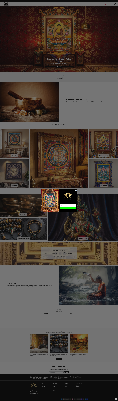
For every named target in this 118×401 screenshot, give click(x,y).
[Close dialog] (76, 190)
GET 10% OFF (68, 208)
